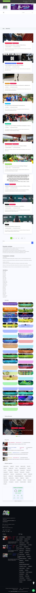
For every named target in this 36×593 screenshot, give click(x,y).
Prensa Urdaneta (9, 46)
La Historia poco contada (10, 346)
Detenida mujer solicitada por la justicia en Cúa (12, 226)
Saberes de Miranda (25, 373)
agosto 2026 (4, 271)
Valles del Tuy (8, 28)
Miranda (10, 351)
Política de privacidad (26, 588)
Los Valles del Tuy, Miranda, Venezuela (8, 524)
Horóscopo (26, 336)
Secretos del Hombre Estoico (10, 388)
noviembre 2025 (5, 282)
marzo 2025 (4, 292)
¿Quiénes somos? (15, 589)
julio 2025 (4, 287)
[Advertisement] (18, 21)
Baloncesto (23, 466)
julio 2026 (4, 272)
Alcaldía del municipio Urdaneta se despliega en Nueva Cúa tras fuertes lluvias (13, 247)
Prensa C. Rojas (8, 167)
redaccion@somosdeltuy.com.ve (8, 527)
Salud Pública (25, 378)
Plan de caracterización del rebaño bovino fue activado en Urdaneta (15, 145)
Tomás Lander (10, 404)
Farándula (10, 331)
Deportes (25, 310)
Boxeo (28, 466)
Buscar (32, 242)
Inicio (3, 28)
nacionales (21, 562)
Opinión (25, 356)
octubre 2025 (4, 283)
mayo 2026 (4, 275)
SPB (27, 574)
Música (26, 560)
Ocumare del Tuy (22, 566)
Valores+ (10, 409)
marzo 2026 (4, 277)
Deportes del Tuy (10, 315)
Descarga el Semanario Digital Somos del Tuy (12, 588)
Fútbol (11, 472)
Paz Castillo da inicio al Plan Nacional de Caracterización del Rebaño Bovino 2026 (14, 252)
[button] (17, 436)
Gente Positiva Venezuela (10, 336)
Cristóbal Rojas (26, 305)
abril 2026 (4, 276)
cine (16, 468)
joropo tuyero (22, 556)
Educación (22, 470)
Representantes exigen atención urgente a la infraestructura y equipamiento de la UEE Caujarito (16, 251)
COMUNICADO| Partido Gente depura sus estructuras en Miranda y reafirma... (17, 186)
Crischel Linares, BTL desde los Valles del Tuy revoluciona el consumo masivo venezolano (19, 260)
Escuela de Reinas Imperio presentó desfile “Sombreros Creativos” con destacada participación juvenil (17, 258)
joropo (27, 472)
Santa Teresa (29, 572)
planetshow (21, 568)
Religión (10, 373)
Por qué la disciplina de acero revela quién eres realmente (14, 65)
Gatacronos (26, 331)
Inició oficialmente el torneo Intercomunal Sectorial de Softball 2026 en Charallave (14, 250)
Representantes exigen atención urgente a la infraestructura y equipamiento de (18, 459)
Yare (5, 483)
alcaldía (12, 466)
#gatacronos (6, 466)
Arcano (17, 466)
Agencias (7, 107)
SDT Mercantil (25, 383)
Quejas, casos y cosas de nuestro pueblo (10, 368)
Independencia (10, 341)
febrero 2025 (4, 293)
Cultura (28, 468)
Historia (16, 472)
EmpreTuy (28, 470)
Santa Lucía (21, 572)
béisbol (5, 468)
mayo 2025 (4, 289)
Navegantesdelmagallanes (24, 564)
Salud (10, 378)
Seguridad (21, 574)
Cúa (5, 470)
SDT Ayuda (10, 383)
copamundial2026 (22, 468)
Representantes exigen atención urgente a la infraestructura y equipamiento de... (17, 85)
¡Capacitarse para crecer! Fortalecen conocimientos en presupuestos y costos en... (18, 125)
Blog (20, 588)
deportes (16, 470)
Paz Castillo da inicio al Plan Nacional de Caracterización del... (15, 105)
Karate (28, 556)
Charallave (11, 468)
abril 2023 (4, 294)
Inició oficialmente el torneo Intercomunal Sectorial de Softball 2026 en (18, 454)
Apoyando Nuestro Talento (10, 303)
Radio (28, 568)
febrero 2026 (4, 278)
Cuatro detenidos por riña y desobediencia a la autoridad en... (15, 206)
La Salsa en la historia (26, 346)
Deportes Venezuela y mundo (25, 315)
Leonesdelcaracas (22, 558)
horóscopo (22, 472)
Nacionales (26, 351)
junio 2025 (4, 288)
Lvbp (29, 558)
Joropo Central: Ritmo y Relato (26, 341)
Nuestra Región (10, 356)
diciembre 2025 (5, 281)
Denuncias (10, 310)
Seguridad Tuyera (25, 388)
